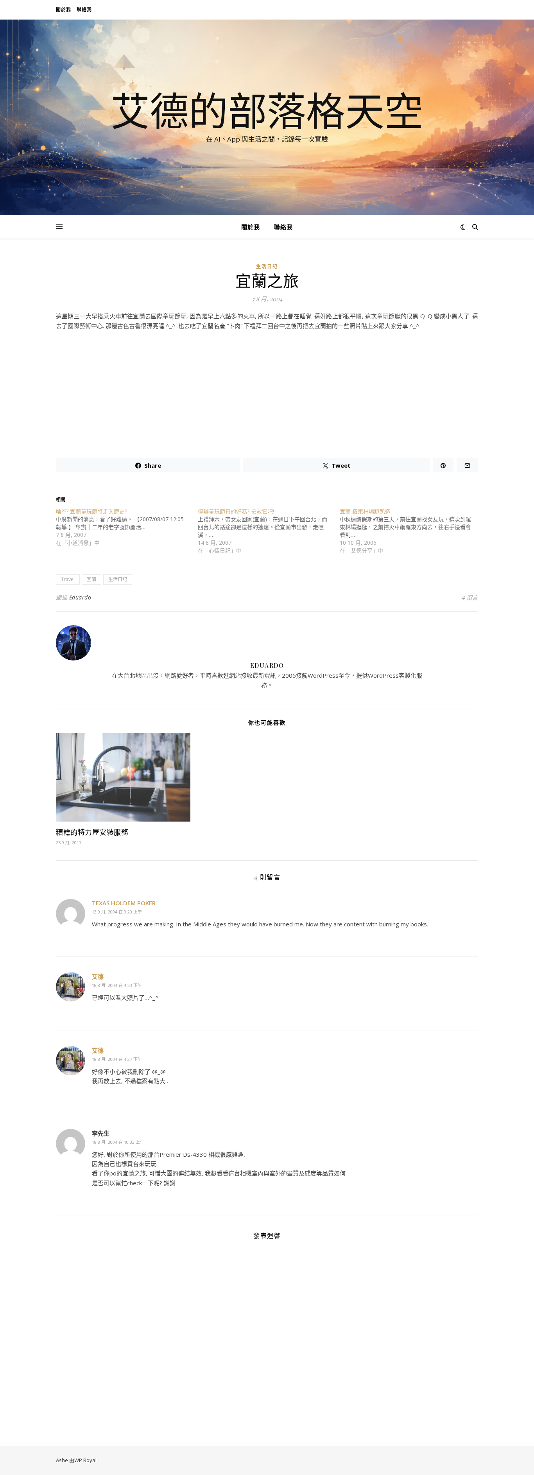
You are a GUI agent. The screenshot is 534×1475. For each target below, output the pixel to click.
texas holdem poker (124, 903)
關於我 (63, 9)
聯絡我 (84, 9)
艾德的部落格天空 (267, 110)
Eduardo (80, 597)
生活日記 (267, 266)
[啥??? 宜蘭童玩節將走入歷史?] (127, 527)
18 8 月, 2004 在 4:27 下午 (117, 1059)
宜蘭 (91, 579)
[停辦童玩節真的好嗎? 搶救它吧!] (269, 531)
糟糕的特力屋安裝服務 (92, 832)
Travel (68, 579)
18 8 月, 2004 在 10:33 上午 (118, 1142)
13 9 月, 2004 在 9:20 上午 (117, 912)
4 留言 (470, 597)
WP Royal (85, 1460)
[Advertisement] (267, 391)
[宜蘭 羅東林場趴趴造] (411, 531)
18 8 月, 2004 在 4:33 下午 (117, 985)
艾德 (98, 976)
